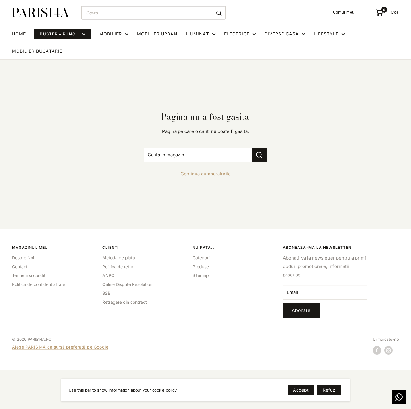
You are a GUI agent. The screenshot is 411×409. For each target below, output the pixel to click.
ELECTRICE (236, 33)
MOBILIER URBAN (157, 33)
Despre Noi (23, 257)
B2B (106, 293)
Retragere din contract (124, 302)
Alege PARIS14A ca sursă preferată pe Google (60, 346)
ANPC (108, 275)
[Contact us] (399, 397)
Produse (201, 266)
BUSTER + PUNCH (59, 34)
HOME (19, 33)
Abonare (301, 310)
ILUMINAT (197, 33)
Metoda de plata (118, 257)
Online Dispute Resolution (127, 284)
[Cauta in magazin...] (259, 155)
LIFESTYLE (326, 33)
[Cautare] (218, 13)
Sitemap (201, 275)
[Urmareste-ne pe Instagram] (388, 350)
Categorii (201, 257)
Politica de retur (117, 266)
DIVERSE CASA (281, 33)
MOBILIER (110, 33)
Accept (301, 389)
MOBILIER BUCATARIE (37, 51)
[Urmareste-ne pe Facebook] (377, 350)
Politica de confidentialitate (38, 284)
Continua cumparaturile (206, 174)
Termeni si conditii (29, 275)
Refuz (329, 389)
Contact (20, 266)
